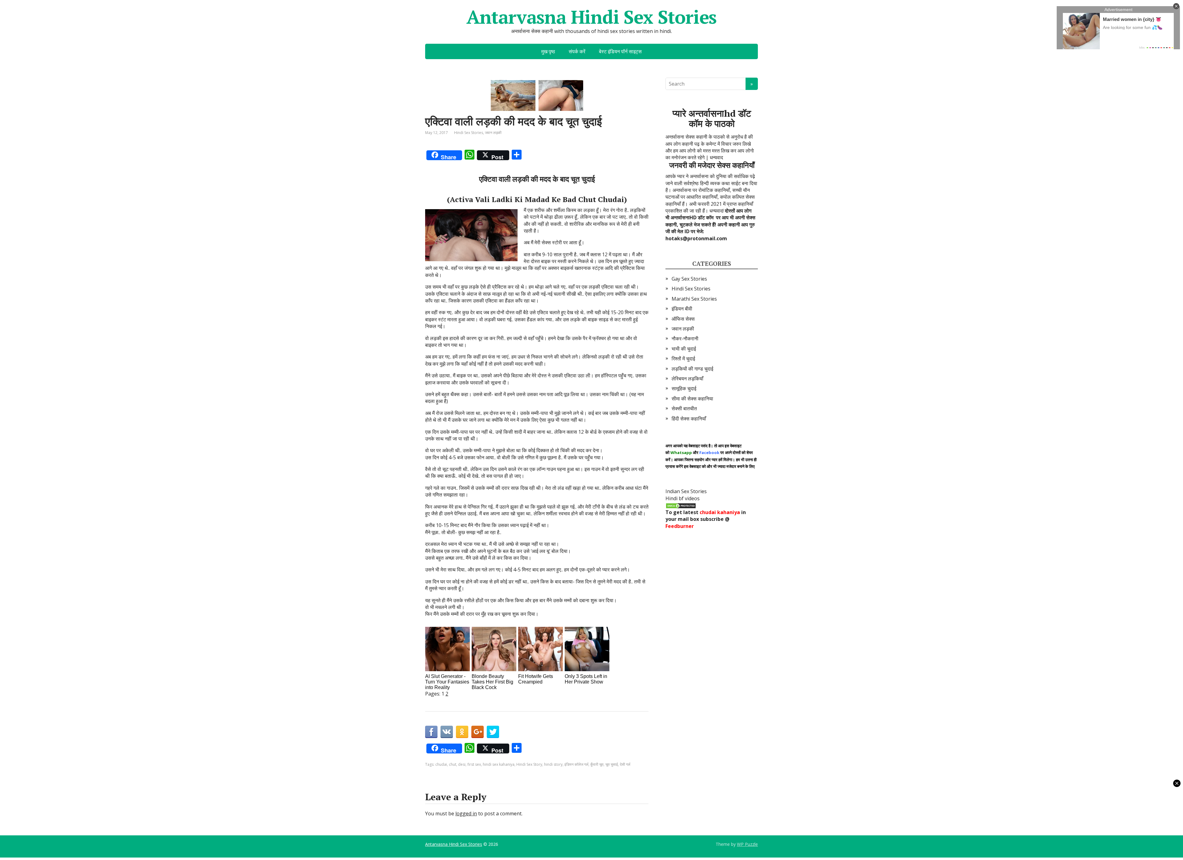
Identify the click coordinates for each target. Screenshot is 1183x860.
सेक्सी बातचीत (684, 408)
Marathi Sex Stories (694, 298)
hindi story (553, 764)
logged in (466, 813)
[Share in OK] (462, 732)
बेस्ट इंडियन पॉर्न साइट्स (620, 51)
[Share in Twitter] (493, 732)
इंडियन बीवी (682, 308)
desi (461, 764)
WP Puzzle (747, 844)
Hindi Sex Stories (468, 132)
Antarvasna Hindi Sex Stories (591, 17)
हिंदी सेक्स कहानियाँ (689, 418)
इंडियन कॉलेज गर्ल (576, 764)
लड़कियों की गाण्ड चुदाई (692, 368)
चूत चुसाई (611, 764)
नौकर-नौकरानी (685, 338)
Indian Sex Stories (686, 491)
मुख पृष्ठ (548, 51)
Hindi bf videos (682, 498)
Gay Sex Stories (689, 278)
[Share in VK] (447, 732)
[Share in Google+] (477, 732)
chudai (441, 764)
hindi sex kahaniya (498, 764)
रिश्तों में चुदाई (683, 358)
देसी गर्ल (625, 764)
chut (452, 764)
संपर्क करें (577, 51)
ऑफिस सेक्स (683, 318)
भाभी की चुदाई (684, 348)
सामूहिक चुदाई (684, 388)
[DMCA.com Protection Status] (680, 505)
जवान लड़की (493, 132)
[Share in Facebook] (431, 732)
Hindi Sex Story (529, 764)
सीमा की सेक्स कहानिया (692, 398)
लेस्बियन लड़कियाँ (687, 378)
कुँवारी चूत (597, 764)
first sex (474, 764)
